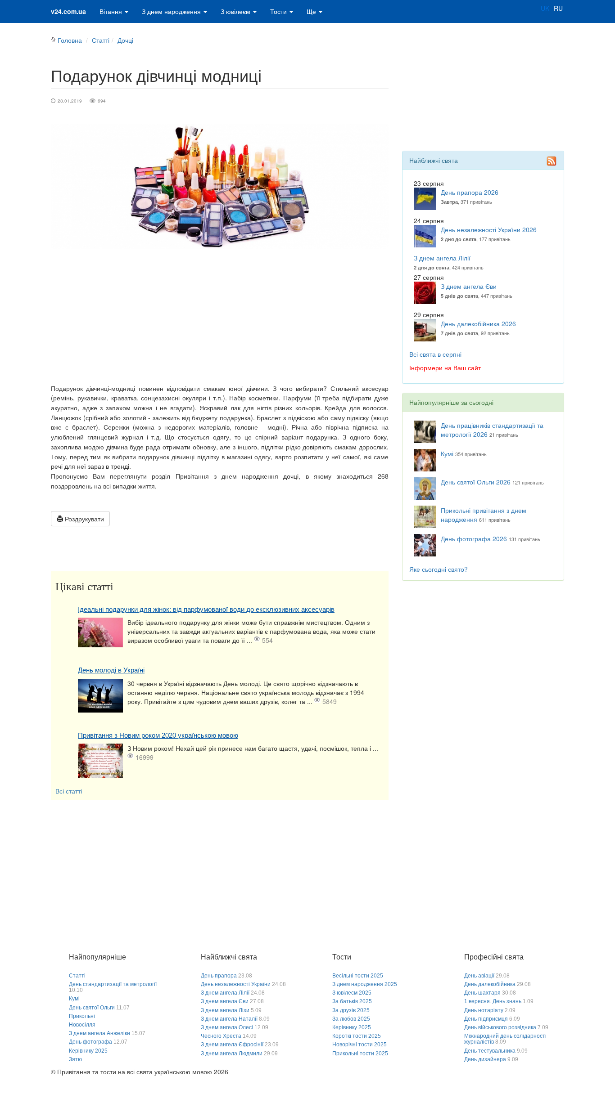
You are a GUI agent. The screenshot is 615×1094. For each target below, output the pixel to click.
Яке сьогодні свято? (438, 569)
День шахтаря (482, 993)
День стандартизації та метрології (113, 984)
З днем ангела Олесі (227, 1027)
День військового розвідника (500, 1027)
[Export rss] (551, 161)
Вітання (111, 11)
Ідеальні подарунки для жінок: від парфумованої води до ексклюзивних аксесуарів (206, 609)
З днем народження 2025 (364, 984)
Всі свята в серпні (435, 354)
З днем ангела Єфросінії (232, 1044)
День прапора (219, 976)
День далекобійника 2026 (478, 323)
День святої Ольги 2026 (476, 481)
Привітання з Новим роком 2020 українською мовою (158, 735)
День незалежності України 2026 (489, 229)
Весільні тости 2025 (357, 976)
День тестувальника (490, 1051)
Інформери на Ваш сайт (445, 367)
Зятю (75, 1059)
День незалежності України (236, 984)
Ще (312, 11)
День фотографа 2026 (474, 538)
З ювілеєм (236, 11)
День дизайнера (485, 1059)
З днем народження (172, 11)
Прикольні (82, 1016)
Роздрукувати (83, 518)
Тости (279, 11)
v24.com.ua (68, 11)
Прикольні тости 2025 (360, 1053)
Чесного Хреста (221, 1036)
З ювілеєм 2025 (351, 993)
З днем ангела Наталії (229, 1019)
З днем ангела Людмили (231, 1053)
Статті (100, 40)
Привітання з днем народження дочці (237, 475)
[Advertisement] (220, 316)
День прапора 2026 (469, 192)
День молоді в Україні (111, 670)
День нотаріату (483, 1010)
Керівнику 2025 (88, 1051)
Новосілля (82, 1025)
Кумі (447, 453)
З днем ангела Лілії (442, 257)
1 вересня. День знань (492, 1001)
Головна (70, 40)
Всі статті (68, 790)
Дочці (125, 40)
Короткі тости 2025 (356, 1036)
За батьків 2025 (352, 1001)
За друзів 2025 (351, 1010)
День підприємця (486, 1019)
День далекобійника (490, 984)
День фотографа (90, 1042)
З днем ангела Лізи (225, 1010)
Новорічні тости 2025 (359, 1044)
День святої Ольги (92, 1007)
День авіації (479, 976)
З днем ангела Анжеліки (99, 1033)
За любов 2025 (351, 1019)
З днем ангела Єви (469, 286)
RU (558, 8)
